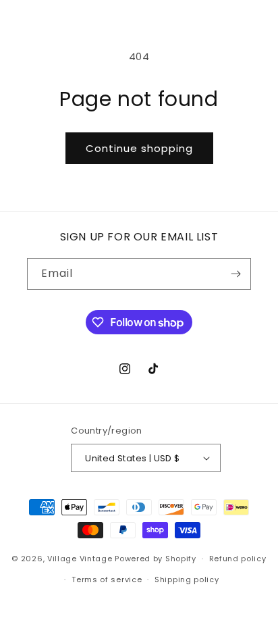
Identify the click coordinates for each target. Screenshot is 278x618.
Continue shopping (139, 148)
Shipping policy (187, 579)
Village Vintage (80, 558)
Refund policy (238, 558)
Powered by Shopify (155, 558)
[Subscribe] (235, 274)
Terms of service (107, 579)
